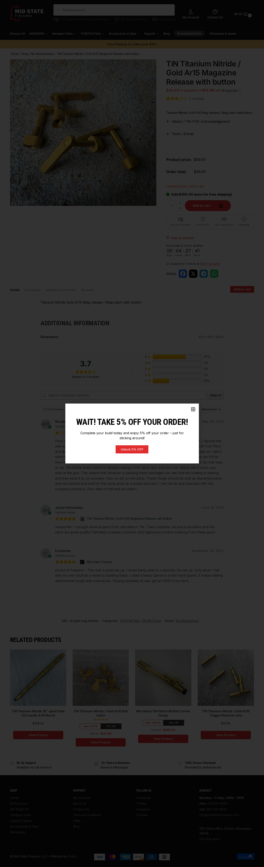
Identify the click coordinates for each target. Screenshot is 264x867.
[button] (193, 409)
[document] (132, 433)
